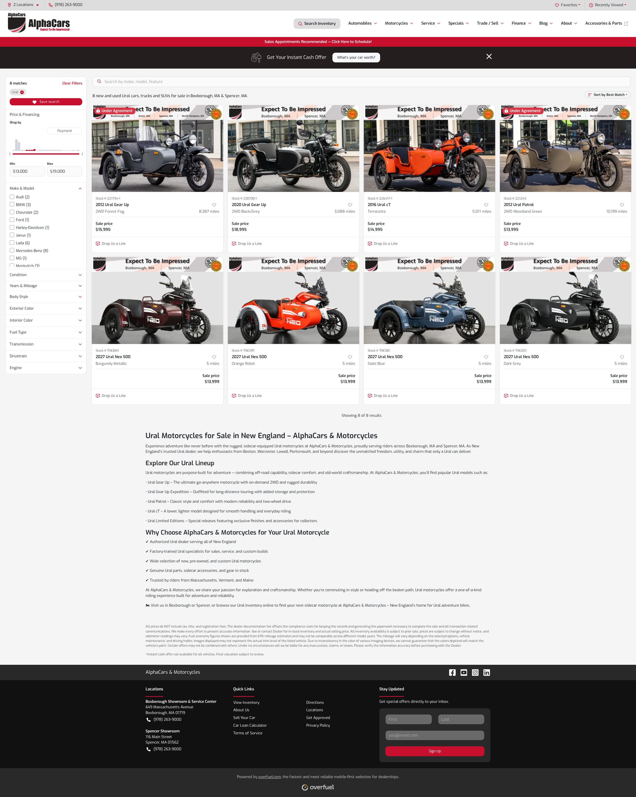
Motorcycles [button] (396, 23)
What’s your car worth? (356, 57)
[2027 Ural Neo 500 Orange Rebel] (293, 300)
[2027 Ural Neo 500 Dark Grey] (566, 300)
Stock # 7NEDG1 (515, 350)
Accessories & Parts (603, 23)
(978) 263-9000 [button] (68, 4)
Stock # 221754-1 (108, 198)
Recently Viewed (609, 4)
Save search (49, 101)
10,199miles (616, 211)
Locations (314, 710)
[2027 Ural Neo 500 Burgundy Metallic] (157, 300)
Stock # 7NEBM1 (107, 350)
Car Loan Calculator (250, 725)
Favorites (569, 4)
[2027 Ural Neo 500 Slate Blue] (429, 300)
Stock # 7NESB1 (379, 350)
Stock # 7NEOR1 (243, 350)
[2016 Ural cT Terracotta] (429, 148)
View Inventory (246, 702)
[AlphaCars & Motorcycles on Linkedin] (484, 672)
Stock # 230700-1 (244, 198)
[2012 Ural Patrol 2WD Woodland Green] (566, 148)
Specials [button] (456, 23)
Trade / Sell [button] (487, 23)
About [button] (566, 23)
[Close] (489, 56)
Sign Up (435, 751)
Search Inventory (320, 23)
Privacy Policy (318, 725)
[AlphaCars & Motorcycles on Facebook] (450, 672)
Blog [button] (543, 23)
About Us (241, 710)
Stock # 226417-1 (380, 198)
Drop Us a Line (114, 243)
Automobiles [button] (360, 23)
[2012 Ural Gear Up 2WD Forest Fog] (157, 148)
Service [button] (428, 23)
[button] (25, 5)
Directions (315, 702)
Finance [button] (519, 23)
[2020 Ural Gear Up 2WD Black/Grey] (293, 148)
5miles (212, 363)
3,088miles (344, 211)
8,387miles (209, 211)
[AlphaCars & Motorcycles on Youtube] (462, 672)
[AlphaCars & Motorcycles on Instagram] (473, 672)
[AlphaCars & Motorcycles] (39, 23)
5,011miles (481, 211)
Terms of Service (247, 733)
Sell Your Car (244, 717)
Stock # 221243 (515, 198)
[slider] (10, 154)
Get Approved (318, 717)
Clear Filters (72, 83)
